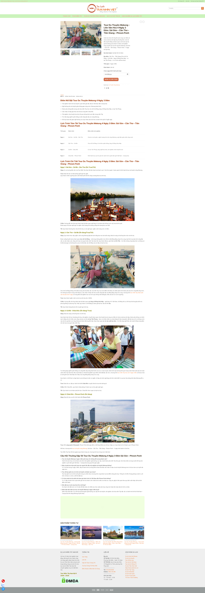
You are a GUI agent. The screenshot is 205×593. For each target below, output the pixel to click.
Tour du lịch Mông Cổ (130, 564)
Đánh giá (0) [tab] (79, 96)
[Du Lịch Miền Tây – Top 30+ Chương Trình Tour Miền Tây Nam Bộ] (102, 8)
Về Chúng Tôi (181, 1)
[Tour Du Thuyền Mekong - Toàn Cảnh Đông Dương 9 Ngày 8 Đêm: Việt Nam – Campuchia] (134, 532)
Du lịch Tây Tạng (129, 569)
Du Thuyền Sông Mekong (116, 22)
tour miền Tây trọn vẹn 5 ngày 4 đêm (127, 372)
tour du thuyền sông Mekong (79, 448)
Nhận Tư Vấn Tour (111, 79)
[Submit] (202, 8)
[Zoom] (62, 46)
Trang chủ (106, 22)
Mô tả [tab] (62, 96)
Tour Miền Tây (77, 16)
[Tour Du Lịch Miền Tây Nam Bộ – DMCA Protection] (70, 580)
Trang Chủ (66, 16)
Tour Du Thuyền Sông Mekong (94, 16)
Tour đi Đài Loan (129, 560)
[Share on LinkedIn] (108, 88)
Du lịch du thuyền (129, 558)
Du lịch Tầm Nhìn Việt (131, 566)
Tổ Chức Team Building (131, 577)
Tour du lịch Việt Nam (130, 562)
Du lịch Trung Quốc (130, 575)
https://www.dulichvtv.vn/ (131, 568)
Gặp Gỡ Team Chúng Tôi (88, 562)
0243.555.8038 (110, 569)
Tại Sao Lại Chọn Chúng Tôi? (197, 1)
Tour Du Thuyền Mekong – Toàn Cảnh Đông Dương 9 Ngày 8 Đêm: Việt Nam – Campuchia (134, 543)
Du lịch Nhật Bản (129, 571)
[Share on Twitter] (106, 88)
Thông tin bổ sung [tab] (70, 96)
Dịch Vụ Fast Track (113, 16)
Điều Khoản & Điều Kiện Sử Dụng (91, 568)
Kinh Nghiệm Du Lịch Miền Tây (132, 16)
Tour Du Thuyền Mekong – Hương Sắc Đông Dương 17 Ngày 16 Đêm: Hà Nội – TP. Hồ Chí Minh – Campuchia (70, 543)
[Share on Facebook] (104, 88)
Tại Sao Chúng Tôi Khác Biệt (89, 565)
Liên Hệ (187, 1)
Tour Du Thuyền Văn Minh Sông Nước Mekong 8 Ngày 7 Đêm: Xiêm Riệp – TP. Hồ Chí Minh (113, 543)
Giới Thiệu (85, 556)
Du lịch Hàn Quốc (130, 573)
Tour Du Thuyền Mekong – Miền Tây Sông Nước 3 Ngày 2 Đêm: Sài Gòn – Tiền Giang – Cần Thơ (91, 543)
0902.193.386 (111, 571)
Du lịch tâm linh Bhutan (131, 556)
